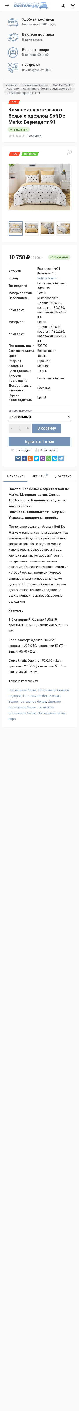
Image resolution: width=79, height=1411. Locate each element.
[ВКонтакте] (18, 458)
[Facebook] (24, 458)
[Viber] (42, 458)
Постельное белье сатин (42, 696)
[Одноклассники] (30, 458)
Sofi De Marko (62, 85)
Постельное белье (35, 85)
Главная (10, 85)
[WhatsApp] (48, 458)
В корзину (47, 428)
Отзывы (39, 475)
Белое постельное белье (27, 702)
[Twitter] (36, 458)
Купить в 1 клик (39, 441)
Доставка (63, 476)
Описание (15, 476)
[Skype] (54, 458)
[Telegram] (61, 458)
